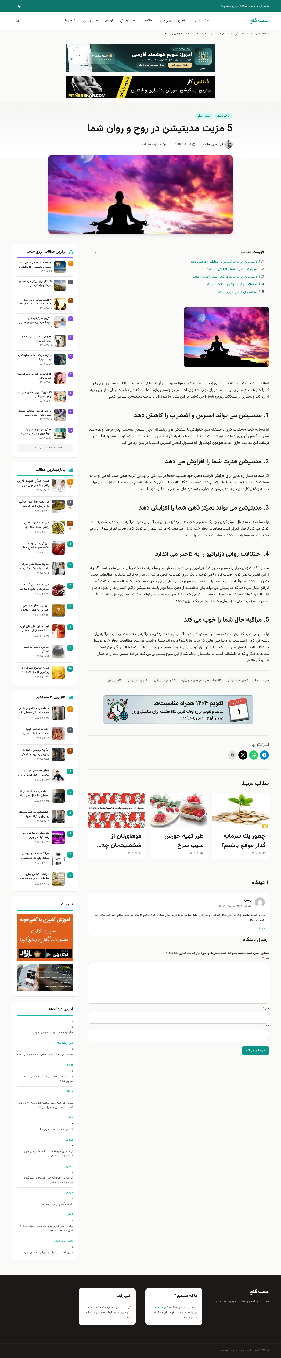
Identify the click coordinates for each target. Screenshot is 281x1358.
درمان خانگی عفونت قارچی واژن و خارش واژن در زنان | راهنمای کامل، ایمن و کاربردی (33, 483)
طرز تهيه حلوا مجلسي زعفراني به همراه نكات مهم (35, 608)
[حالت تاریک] (16, 6)
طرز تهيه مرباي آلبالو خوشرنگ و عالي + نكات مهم (35, 587)
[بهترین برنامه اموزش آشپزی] (45, 937)
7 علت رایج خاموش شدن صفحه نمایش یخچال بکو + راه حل (34, 710)
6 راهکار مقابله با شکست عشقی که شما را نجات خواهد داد (35, 302)
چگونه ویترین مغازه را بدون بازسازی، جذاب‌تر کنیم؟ (35, 752)
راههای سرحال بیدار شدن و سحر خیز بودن (37, 339)
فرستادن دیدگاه (255, 1050)
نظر (265, 958)
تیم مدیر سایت (213, 144)
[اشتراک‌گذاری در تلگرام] (264, 755)
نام (266, 1008)
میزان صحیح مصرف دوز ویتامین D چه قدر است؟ (34, 670)
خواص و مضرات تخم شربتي (36, 649)
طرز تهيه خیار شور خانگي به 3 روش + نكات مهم (34, 504)
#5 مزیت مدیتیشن (239, 680)
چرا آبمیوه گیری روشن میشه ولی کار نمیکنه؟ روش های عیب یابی (35, 856)
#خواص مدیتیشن (165, 680)
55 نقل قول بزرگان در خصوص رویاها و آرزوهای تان (35, 284)
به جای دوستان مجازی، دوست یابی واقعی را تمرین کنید (35, 413)
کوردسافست (160, 1307)
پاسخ (262, 928)
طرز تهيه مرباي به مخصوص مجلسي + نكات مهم (34, 545)
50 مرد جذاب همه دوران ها (56, 1129)
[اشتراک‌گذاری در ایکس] (242, 755)
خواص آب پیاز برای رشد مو (57, 1204)
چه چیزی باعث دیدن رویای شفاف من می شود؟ (45, 1055)
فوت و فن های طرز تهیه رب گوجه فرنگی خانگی (34, 628)
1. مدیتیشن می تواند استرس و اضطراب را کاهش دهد (225, 261)
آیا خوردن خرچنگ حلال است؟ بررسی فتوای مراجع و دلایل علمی (48, 1153)
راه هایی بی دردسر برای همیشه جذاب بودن (34, 376)
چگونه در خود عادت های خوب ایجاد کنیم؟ (35, 358)
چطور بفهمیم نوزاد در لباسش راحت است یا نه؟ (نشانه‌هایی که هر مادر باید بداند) (34, 773)
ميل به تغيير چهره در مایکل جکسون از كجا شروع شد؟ (48, 1079)
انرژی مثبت (223, 116)
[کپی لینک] (232, 755)
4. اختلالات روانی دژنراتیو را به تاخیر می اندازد (231, 284)
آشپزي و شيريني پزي (173, 20)
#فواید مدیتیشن (137, 680)
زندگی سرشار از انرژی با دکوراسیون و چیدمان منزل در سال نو (36, 432)
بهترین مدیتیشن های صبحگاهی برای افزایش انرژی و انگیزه (35, 320)
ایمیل (264, 1026)
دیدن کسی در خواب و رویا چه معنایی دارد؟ (47, 1253)
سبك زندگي (128, 20)
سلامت (148, 20)
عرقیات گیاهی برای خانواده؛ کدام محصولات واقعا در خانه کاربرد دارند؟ (33, 876)
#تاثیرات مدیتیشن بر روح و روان (201, 680)
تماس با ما (68, 20)
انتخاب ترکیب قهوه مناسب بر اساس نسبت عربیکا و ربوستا (35, 731)
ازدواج (109, 20)
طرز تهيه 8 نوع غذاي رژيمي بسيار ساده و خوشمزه (36, 525)
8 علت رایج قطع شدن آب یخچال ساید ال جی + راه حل (33, 793)
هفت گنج (259, 1292)
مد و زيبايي (90, 20)
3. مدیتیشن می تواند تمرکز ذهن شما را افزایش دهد (226, 277)
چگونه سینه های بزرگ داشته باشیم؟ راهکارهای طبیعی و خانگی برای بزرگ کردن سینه (33, 566)
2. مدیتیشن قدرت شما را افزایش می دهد (233, 269)
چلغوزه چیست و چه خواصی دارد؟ (53, 1033)
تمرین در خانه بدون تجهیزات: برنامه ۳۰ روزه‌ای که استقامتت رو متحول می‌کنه (45, 1105)
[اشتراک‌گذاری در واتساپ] (253, 755)
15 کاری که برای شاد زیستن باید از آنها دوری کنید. (34, 395)
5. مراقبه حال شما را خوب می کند (238, 292)
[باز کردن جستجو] (16, 20)
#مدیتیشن (114, 680)
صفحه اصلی (201, 20)
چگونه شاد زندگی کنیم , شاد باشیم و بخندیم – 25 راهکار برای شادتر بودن (36, 265)
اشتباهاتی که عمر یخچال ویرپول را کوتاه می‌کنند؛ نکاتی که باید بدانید (34, 814)
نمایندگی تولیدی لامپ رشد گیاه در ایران (35, 835)
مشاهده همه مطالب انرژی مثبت (48, 448)
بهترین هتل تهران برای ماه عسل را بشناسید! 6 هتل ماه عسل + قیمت (46, 1228)
